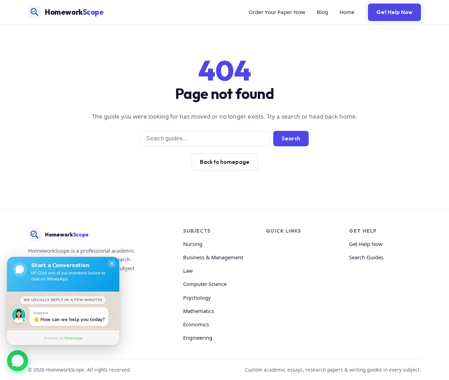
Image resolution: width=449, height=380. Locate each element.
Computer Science (205, 283)
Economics (196, 324)
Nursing (192, 243)
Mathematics (198, 310)
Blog (322, 11)
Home (347, 11)
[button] (17, 359)
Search (291, 138)
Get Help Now (394, 12)
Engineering (197, 337)
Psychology (197, 297)
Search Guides (366, 257)
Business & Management (213, 257)
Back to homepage (224, 162)
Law (188, 270)
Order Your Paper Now (277, 11)
